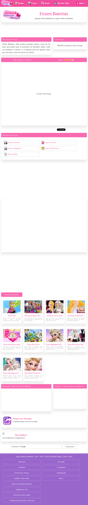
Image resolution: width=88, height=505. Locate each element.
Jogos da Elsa (13, 154)
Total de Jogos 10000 (21, 495)
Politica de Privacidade (22, 484)
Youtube (61, 462)
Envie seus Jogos (22, 473)
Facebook (61, 467)
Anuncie (21, 462)
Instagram (61, 473)
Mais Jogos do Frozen (22, 60)
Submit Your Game (21, 478)
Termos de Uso (22, 489)
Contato (21, 467)
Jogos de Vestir (50, 142)
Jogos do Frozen (14, 142)
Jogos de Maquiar (14, 148)
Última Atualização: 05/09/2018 (21, 500)
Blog (61, 478)
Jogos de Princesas (52, 148)
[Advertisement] (44, 30)
